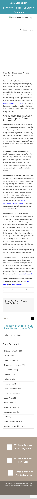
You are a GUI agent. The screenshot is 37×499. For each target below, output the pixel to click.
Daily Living (24, 289)
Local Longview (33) (12, 393)
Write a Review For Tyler (23, 460)
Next (31, 30)
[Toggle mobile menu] (33, 20)
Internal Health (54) (12, 384)
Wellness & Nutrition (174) (14, 426)
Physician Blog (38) (12, 407)
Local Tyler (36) (10, 398)
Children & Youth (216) (13, 351)
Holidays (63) (9, 379)
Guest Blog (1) (9, 374)
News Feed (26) (10, 403)
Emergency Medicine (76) (14, 365)
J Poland (7, 289)
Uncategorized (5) (11, 412)
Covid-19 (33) (9, 356)
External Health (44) (12, 370)
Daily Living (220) (11, 360)
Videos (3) (8, 417)
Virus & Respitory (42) (13, 421)
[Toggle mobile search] (30, 20)
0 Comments (13, 291)
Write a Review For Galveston (24, 473)
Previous (23, 30)
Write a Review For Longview (23, 447)
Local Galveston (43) (12, 389)
